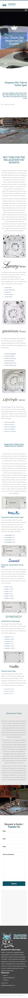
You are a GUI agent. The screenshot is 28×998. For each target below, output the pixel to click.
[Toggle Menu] (26, 10)
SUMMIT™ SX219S (9, 598)
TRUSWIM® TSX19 (9, 540)
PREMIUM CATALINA (10, 358)
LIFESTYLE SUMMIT (9, 429)
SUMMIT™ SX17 (8, 591)
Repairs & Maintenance (9, 977)
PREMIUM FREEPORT (10, 363)
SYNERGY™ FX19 (8, 643)
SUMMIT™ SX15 (8, 587)
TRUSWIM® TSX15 (9, 535)
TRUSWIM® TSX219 (9, 542)
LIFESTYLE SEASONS (9, 427)
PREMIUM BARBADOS (10, 354)
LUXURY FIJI (7, 292)
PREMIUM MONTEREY (10, 365)
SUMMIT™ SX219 (9, 596)
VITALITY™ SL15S (9, 691)
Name (4, 831)
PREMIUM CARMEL (9, 356)
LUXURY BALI (8, 287)
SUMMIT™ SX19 (8, 593)
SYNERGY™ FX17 (8, 641)
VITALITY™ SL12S (9, 689)
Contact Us (6, 980)
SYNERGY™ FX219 (9, 646)
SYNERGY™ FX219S (9, 648)
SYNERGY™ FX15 (8, 637)
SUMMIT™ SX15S (8, 589)
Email (4, 839)
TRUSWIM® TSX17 (9, 537)
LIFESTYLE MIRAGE (9, 422)
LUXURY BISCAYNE (9, 290)
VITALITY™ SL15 (8, 693)
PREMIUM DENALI (9, 360)
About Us (5, 975)
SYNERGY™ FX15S (9, 639)
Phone (4, 846)
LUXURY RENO (8, 296)
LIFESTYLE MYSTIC (9, 424)
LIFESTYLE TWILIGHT (10, 431)
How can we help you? (8, 854)
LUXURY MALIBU (8, 294)
